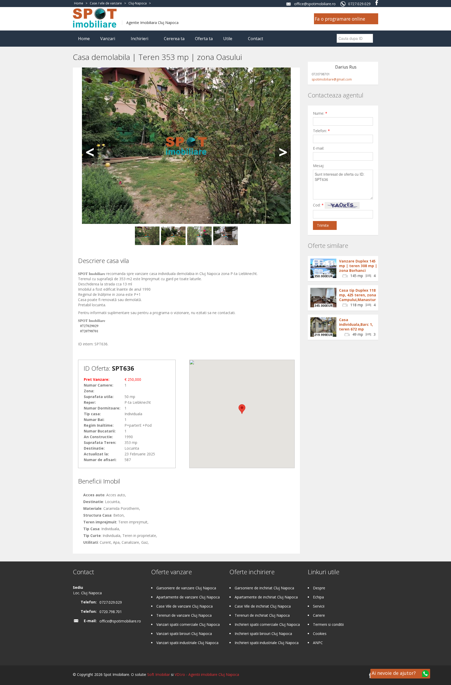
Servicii (318, 606)
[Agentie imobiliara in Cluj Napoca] (95, 17)
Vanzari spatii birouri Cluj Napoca (184, 633)
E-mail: (318, 148)
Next (283, 152)
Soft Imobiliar (158, 674)
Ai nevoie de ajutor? (394, 673)
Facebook (376, 2)
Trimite (323, 225)
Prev (90, 152)
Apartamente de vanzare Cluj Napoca (188, 597)
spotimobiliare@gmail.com (332, 79)
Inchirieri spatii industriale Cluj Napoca (267, 642)
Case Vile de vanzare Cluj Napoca (184, 606)
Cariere (319, 615)
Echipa (318, 597)
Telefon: (321, 130)
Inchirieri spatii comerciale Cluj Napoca (267, 624)
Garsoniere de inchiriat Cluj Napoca (264, 587)
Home (84, 38)
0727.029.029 (359, 3)
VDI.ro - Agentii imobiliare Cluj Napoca (207, 674)
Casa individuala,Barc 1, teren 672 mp (356, 324)
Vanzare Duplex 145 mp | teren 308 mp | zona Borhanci (358, 266)
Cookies (320, 633)
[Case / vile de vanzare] (153, 3)
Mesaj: (318, 165)
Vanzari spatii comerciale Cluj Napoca (188, 624)
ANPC (318, 642)
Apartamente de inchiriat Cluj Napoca (266, 597)
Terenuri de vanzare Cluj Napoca (184, 615)
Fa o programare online (340, 19)
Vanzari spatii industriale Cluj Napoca (187, 642)
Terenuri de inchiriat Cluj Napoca (262, 615)
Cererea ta (174, 38)
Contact (255, 38)
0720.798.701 (110, 611)
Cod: (318, 205)
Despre (319, 587)
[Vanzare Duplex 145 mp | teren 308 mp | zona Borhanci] (322, 268)
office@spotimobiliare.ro (315, 3)
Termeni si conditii (328, 624)
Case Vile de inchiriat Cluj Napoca (263, 606)
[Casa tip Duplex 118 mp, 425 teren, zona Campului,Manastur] (322, 297)
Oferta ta (204, 38)
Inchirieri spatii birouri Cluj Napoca (263, 633)
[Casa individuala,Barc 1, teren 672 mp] (322, 327)
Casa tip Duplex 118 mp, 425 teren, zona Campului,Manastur (357, 295)
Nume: (320, 113)
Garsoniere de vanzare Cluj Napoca (186, 587)
